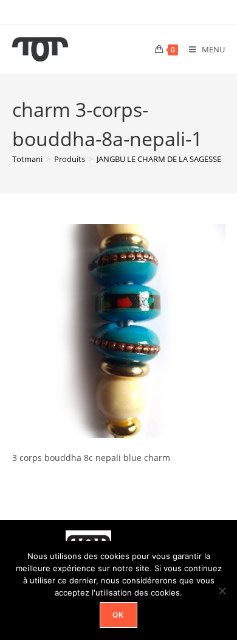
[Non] (222, 591)
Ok (118, 614)
